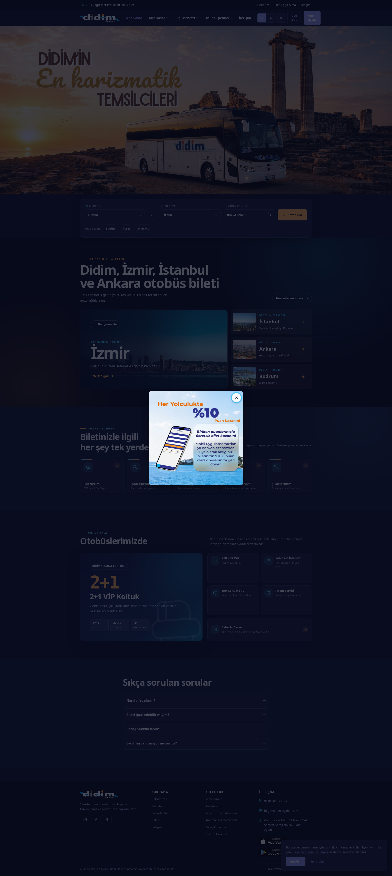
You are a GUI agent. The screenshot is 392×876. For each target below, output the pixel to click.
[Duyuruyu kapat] (236, 397)
